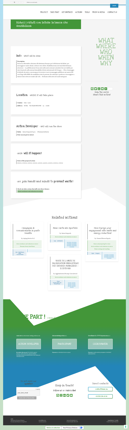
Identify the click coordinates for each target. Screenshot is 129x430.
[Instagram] (17, 2)
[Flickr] (22, 2)
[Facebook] (12, 2)
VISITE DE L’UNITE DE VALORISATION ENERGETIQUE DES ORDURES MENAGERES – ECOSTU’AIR (65, 264)
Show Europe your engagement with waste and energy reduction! (102, 230)
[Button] (27, 242)
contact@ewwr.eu (42, 420)
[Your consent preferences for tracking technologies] (125, 426)
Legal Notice (111, 420)
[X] (14, 2)
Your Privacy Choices (70, 428)
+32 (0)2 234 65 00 (42, 421)
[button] (118, 12)
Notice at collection (53, 428)
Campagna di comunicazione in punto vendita (28, 230)
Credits (116, 420)
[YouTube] (20, 2)
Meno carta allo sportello (65, 228)
